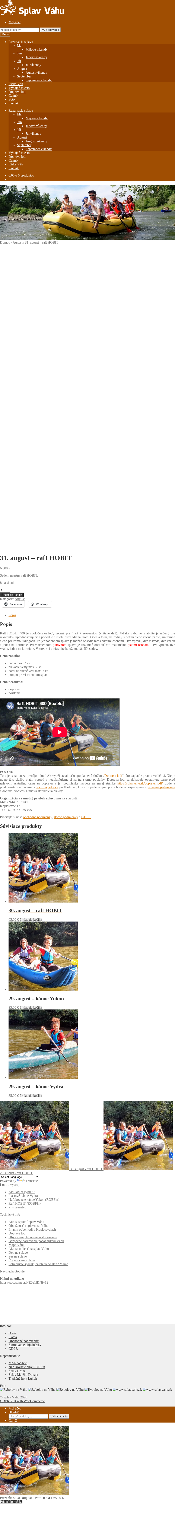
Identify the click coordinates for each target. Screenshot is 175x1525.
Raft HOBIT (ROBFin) (25, 1203)
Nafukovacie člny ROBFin (27, 1367)
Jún (19, 53)
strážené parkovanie (161, 787)
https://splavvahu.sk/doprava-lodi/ (140, 783)
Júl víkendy (33, 65)
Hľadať (14, 1412)
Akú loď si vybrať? (22, 1192)
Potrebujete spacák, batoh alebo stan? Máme (38, 1264)
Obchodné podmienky (24, 1341)
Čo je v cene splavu (22, 1260)
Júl (19, 61)
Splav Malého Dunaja (23, 1374)
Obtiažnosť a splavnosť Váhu (28, 1225)
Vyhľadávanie (50, 29)
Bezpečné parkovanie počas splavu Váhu (36, 1241)
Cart (13, 1420)
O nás (12, 1333)
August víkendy (36, 72)
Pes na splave (18, 1256)
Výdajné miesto (19, 88)
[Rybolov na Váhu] (13, 1389)
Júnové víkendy (36, 57)
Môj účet (14, 22)
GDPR (86, 817)
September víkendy (39, 80)
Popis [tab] (12, 615)
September (24, 76)
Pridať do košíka (12, 594)
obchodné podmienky (37, 817)
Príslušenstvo (17, 1207)
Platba (13, 1337)
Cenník (13, 95)
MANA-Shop (18, 1363)
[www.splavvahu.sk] (127, 1389)
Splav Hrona (17, 1371)
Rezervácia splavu (21, 42)
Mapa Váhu (17, 1245)
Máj (19, 45)
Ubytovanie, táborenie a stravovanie (33, 1237)
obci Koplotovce (47, 787)
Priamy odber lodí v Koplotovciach (32, 1229)
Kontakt (14, 103)
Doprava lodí (17, 91)
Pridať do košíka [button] (31, 919)
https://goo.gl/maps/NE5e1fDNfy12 (24, 1282)
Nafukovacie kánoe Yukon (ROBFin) (34, 1199)
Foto (12, 99)
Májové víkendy (37, 49)
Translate (32, 1181)
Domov (5, 242)
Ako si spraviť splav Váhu (26, 1222)
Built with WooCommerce (27, 1401)
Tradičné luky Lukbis (23, 1378)
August (22, 68)
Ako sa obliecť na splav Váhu (29, 1248)
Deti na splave (18, 1252)
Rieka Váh (16, 84)
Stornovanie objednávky (25, 1345)
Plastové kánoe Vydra (23, 1196)
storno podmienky (66, 817)
